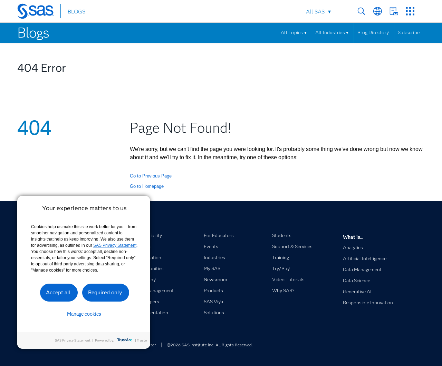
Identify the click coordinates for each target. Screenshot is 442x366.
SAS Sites (410, 11)
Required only (105, 292)
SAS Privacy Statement (114, 245)
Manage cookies (84, 314)
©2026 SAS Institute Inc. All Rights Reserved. (210, 344)
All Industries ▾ (331, 32)
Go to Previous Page (151, 176)
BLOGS (76, 11)
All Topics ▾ (294, 32)
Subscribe (409, 32)
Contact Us (394, 11)
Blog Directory (373, 32)
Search (361, 11)
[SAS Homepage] (38, 12)
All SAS (315, 11)
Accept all (58, 292)
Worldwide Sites (377, 11)
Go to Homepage (147, 186)
